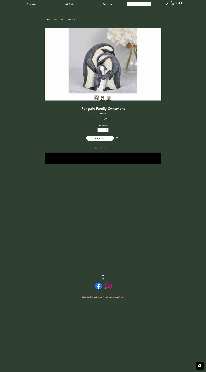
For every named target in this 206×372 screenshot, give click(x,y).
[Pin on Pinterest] (100, 147)
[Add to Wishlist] (117, 138)
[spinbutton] (103, 130)
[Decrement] (99, 130)
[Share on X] (109, 147)
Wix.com (121, 297)
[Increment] (106, 130)
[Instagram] (108, 286)
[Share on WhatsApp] (105, 147)
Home (47, 19)
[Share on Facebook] (96, 147)
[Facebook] (98, 286)
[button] (177, 3)
